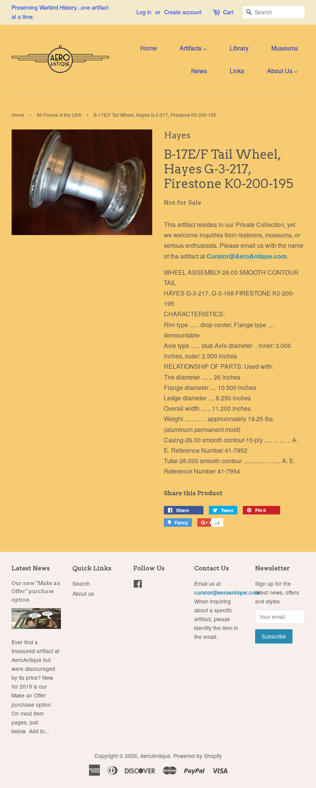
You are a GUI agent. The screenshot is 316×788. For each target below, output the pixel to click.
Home (18, 114)
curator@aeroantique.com (227, 592)
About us (83, 593)
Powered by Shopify (197, 755)
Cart (228, 12)
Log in (143, 12)
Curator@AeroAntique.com (247, 256)
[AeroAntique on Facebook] (137, 585)
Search (81, 583)
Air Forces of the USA (59, 114)
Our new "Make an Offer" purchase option (36, 591)
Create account (183, 12)
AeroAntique (155, 755)
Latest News (31, 568)
